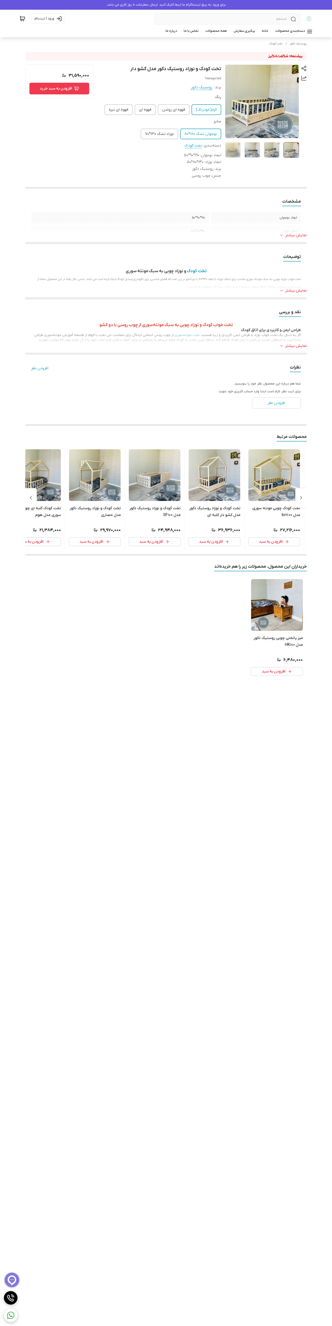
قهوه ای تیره (118, 109)
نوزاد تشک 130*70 (159, 133)
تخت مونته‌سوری (187, 335)
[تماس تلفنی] (10, 1298)
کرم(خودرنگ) (206, 109)
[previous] (301, 497)
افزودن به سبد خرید (56, 88)
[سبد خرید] (22, 19)
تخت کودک (276, 44)
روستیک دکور (298, 44)
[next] (31, 497)
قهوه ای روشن (173, 109)
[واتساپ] (10, 1315)
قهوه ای (145, 109)
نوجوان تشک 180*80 (200, 133)
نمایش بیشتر (296, 235)
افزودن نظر (39, 368)
